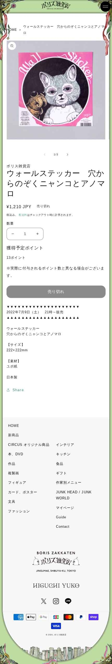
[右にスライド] (67, 154)
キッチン (63, 454)
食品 (59, 464)
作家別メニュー (69, 482)
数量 (10, 223)
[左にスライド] (44, 154)
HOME (13, 426)
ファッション (19, 511)
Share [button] (18, 390)
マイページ (65, 508)
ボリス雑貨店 (60, 635)
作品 (11, 464)
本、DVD (15, 454)
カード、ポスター (22, 492)
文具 (11, 501)
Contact (63, 526)
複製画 (13, 473)
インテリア (65, 445)
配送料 (23, 214)
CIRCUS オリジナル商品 (28, 445)
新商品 (13, 435)
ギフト (61, 473)
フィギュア (17, 482)
